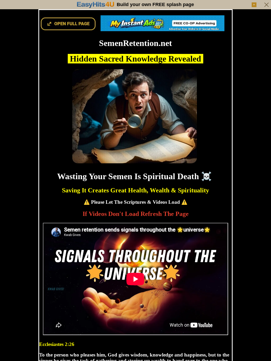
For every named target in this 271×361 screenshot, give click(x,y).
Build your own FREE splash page (155, 4)
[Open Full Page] (68, 29)
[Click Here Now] (162, 29)
